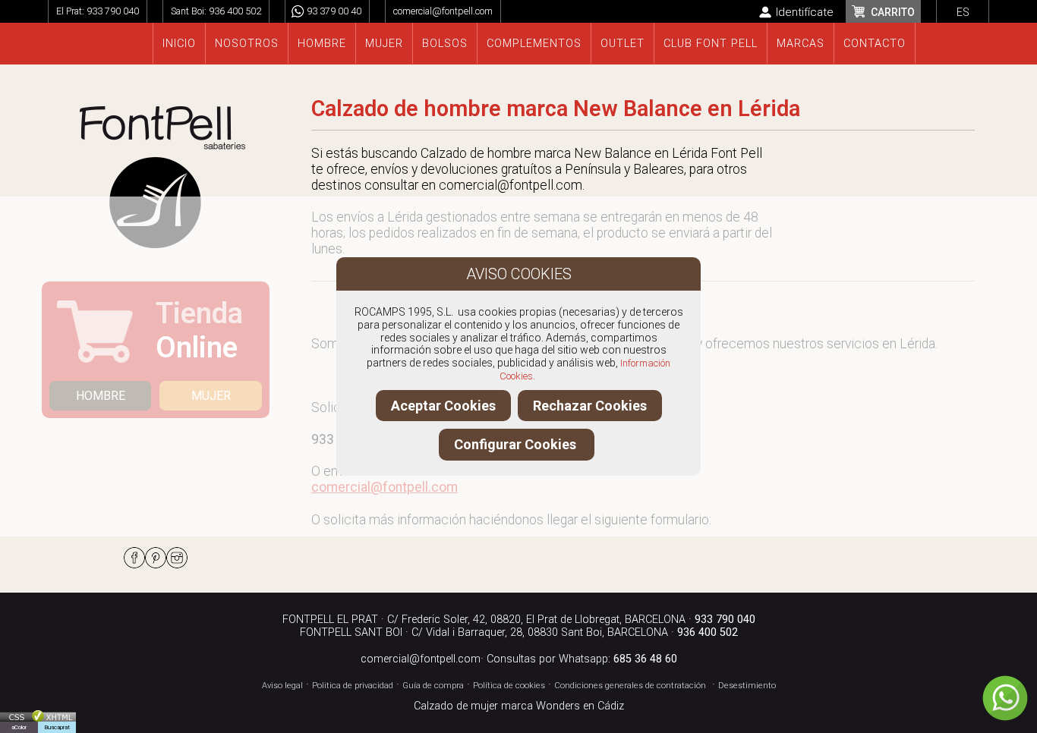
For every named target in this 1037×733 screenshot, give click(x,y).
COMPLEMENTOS (534, 43)
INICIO (179, 43)
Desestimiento (747, 686)
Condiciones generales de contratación (630, 686)
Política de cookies (509, 686)
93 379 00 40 (334, 11)
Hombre (322, 43)
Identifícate (805, 12)
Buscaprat (57, 727)
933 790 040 (113, 11)
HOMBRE (100, 396)
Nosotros (247, 43)
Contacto (874, 43)
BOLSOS (445, 43)
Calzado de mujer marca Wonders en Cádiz (519, 706)
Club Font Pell (710, 43)
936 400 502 (235, 11)
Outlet (622, 43)
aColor (19, 727)
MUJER (211, 396)
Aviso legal (282, 686)
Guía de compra (433, 686)
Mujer (384, 43)
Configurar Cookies (516, 444)
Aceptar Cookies (443, 406)
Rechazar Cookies (590, 406)
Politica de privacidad (352, 686)
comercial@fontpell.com (443, 11)
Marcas (800, 43)
